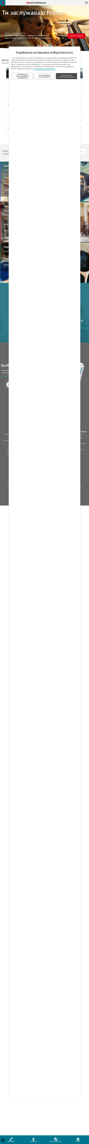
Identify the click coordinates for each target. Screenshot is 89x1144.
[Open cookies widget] (3, 1140)
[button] (86, 2)
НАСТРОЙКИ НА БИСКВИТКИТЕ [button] (44, 76)
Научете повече (7, 376)
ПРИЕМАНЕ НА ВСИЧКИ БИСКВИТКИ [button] (66, 76)
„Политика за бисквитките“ (45, 69)
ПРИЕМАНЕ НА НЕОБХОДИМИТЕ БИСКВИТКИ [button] (22, 76)
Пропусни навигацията (73, 2)
